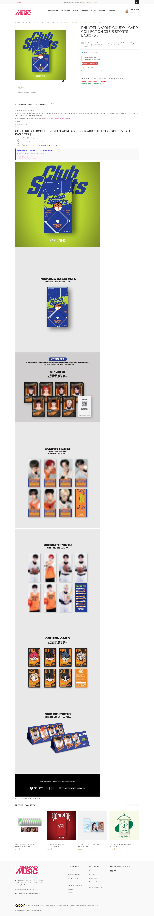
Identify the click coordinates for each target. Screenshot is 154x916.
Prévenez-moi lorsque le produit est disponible (96, 71)
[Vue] (30, 826)
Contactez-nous (73, 882)
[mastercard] (115, 871)
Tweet (85, 52)
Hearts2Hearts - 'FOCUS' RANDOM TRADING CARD (89, 846)
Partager (94, 52)
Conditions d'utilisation (75, 885)
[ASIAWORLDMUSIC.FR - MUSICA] (23, 12)
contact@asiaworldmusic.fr (31, 894)
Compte (18, 2)
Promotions (71, 871)
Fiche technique (41, 105)
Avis (52, 104)
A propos (70, 889)
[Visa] (111, 871)
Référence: (87, 57)
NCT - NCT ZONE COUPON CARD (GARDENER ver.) (120, 846)
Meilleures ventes (73, 878)
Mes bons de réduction (96, 887)
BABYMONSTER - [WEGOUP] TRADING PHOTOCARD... (24, 846)
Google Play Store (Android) (27, 158)
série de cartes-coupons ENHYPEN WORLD (57, 118)
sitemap (70, 893)
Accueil (17, 22)
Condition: (87, 59)
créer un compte (92, 2)
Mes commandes (94, 871)
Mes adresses (93, 878)
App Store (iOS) (23, 156)
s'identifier (84, 2)
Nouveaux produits (74, 874)
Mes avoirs (92, 874)
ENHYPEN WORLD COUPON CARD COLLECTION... (56, 846)
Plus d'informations (23, 105)
